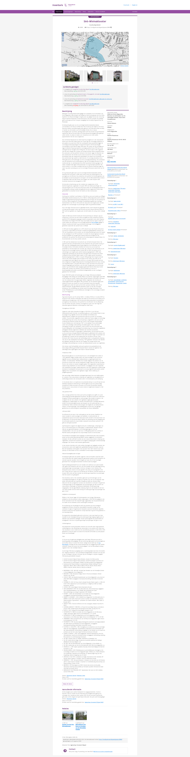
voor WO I (120, 204)
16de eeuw (115, 239)
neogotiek (113, 226)
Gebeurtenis (90, 11)
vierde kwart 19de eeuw (114, 223)
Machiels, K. (111, 195)
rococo (112, 264)
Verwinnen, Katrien (71, 675)
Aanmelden (134, 11)
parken (125, 283)
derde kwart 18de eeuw (119, 261)
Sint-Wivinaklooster (94, 89)
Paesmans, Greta (81, 675)
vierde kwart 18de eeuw (119, 273)
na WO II (115, 204)
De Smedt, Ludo (112, 207)
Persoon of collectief (100, 11)
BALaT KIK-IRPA (111, 161)
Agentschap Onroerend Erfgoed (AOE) (94, 679)
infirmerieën (117, 183)
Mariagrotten (119, 283)
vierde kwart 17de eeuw (114, 190)
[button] (92, 83)
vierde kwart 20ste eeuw (114, 191)
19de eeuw (115, 286)
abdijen (115, 236)
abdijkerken (121, 236)
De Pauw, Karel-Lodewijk (114, 229)
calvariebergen (117, 280)
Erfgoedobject (59, 11)
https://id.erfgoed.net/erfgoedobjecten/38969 (110, 739)
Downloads (126, 5)
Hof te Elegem (95, 222)
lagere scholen (117, 201)
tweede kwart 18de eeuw (119, 248)
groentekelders (111, 281)
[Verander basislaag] (63, 40)
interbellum (116, 221)
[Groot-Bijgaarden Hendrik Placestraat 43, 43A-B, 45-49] (72, 75)
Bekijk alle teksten (67, 684)
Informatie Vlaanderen (124, 65)
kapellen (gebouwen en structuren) (117, 218)
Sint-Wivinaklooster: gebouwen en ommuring (100, 99)
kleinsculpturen (120, 281)
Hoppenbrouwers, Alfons (114, 210)
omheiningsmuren (112, 185)
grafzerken (124, 280)
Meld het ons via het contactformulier (102, 751)
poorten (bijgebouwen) (119, 245)
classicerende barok (115, 251)
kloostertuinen (111, 283)
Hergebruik (134, 5)
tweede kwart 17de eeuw (119, 188)
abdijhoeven (117, 270)
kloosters (116, 258)
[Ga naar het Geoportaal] (63, 38)
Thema (84, 11)
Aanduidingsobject (68, 11)
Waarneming (78, 11)
